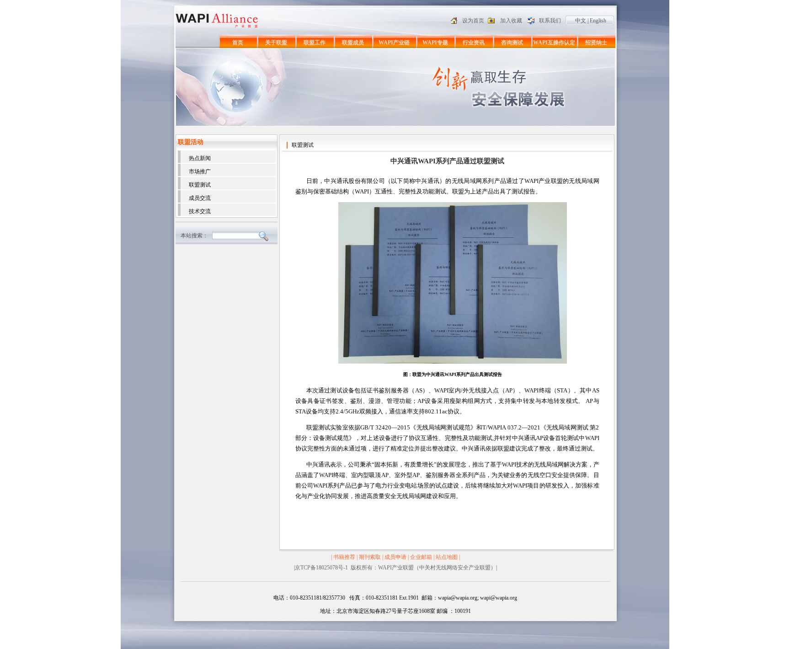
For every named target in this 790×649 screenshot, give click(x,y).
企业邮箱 (421, 557)
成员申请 (395, 557)
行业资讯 (474, 42)
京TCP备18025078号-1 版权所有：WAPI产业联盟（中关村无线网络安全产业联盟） (395, 567)
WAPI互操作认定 (554, 42)
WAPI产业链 (394, 42)
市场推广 (200, 171)
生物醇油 (235, 577)
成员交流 (200, 198)
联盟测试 (200, 185)
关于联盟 (276, 42)
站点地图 (447, 557)
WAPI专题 (435, 42)
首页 (237, 42)
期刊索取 (370, 557)
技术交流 (200, 211)
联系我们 (550, 20)
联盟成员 (353, 42)
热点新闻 (200, 158)
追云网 (254, 577)
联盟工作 (315, 42)
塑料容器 (213, 577)
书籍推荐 (344, 557)
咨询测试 (512, 42)
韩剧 (269, 577)
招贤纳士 (596, 42)
